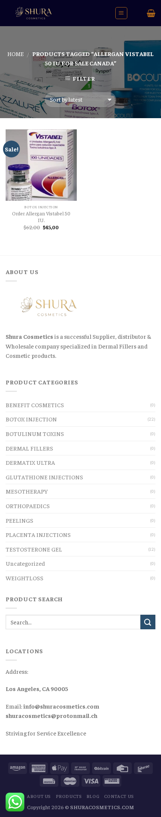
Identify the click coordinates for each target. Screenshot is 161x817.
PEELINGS (19, 520)
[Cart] (151, 13)
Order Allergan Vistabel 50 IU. (41, 216)
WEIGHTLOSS (24, 577)
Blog (92, 796)
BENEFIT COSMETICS (35, 404)
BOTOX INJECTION (31, 419)
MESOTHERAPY (27, 491)
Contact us (119, 796)
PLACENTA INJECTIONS (38, 534)
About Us (39, 796)
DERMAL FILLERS (29, 448)
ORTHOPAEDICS (28, 505)
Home (15, 53)
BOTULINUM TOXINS (35, 433)
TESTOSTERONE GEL (34, 549)
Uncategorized (25, 563)
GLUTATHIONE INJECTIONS (44, 476)
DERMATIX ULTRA (30, 462)
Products (69, 796)
